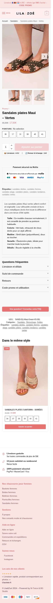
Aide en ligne (8, 530)
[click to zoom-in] (26, 56)
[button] (11, 145)
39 (28, 134)
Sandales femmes (10, 503)
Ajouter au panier (31, 147)
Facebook (8, 556)
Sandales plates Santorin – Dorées (24, 410)
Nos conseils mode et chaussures (17, 518)
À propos (6, 514)
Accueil (5, 21)
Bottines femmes (9, 496)
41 (42, 134)
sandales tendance (37, 192)
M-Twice (34, 588)
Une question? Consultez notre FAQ (25, 309)
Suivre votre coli (9, 533)
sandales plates (22, 192)
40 (35, 134)
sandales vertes (8, 195)
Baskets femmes (9, 488)
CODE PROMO (25, 5)
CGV (4, 544)
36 (6, 134)
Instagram (8, 559)
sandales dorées (19, 189)
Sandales (14, 21)
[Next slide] (44, 56)
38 (20, 134)
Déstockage (31, 322)
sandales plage (8, 192)
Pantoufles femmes (10, 499)
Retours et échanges (11, 540)
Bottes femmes (9, 492)
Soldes (40, 322)
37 (13, 134)
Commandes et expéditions (14, 537)
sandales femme (34, 189)
